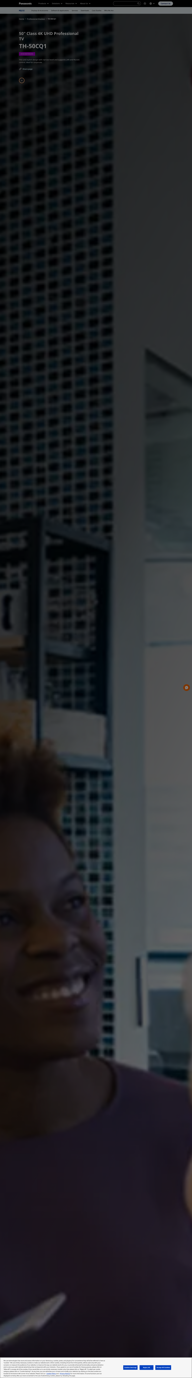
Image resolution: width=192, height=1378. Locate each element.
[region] (96, 1367)
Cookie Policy (51, 1374)
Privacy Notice (65, 1374)
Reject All (146, 1367)
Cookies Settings (130, 1367)
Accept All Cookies (163, 1367)
